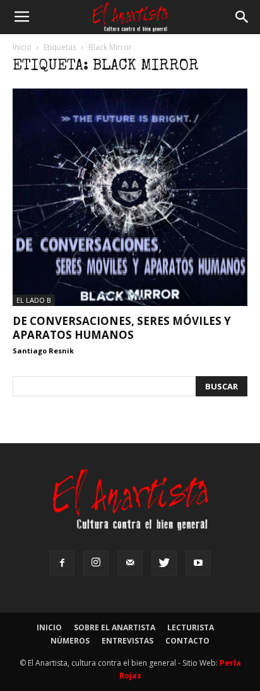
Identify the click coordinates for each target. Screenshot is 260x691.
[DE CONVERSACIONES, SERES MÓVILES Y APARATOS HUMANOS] (130, 197)
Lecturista (190, 627)
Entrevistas (127, 640)
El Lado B (33, 300)
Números (70, 640)
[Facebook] (61, 563)
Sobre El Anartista (114, 627)
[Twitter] (164, 563)
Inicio (22, 47)
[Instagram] (96, 563)
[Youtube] (198, 563)
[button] (242, 17)
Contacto (187, 640)
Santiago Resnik (43, 350)
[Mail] (130, 563)
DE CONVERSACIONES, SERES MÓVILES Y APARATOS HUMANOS (122, 328)
